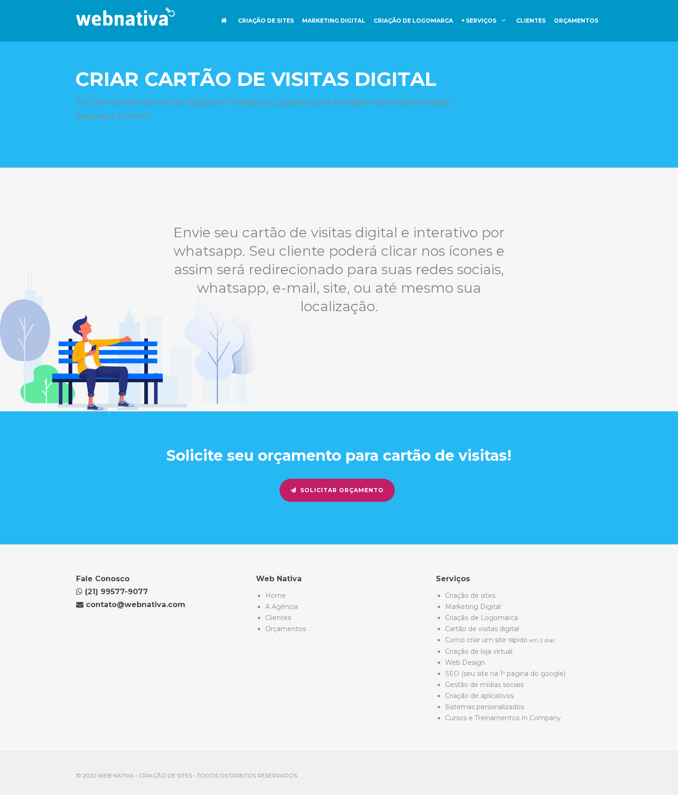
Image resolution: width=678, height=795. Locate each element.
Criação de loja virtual (478, 651)
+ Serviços (479, 20)
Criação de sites (266, 20)
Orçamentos (576, 20)
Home (275, 595)
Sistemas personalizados (484, 707)
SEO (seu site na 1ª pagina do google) (505, 673)
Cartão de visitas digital (482, 629)
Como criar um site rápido (499, 640)
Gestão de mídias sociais (484, 685)
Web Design (465, 662)
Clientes (531, 20)
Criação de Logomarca (413, 20)
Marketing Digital (333, 20)
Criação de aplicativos (479, 696)
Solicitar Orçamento (342, 490)
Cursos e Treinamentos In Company (503, 718)
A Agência (281, 606)
